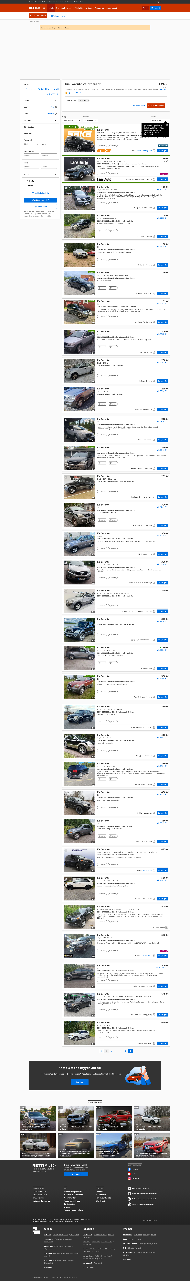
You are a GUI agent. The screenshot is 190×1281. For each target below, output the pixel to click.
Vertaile (113, 145)
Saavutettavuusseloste (73, 1210)
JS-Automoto (147, 870)
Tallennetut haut (39, 1192)
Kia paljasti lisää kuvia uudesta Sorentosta (114, 1118)
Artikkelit (89, 8)
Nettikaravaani (69, 2)
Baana (81, 2)
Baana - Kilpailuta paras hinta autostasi (144, 1194)
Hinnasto (99, 1192)
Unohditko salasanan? (73, 1195)
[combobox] (40, 107)
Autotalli (31, 2)
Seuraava (130, 1051)
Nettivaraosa (59, 2)
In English (158, 2)
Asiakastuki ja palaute (73, 1192)
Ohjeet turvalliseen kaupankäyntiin (143, 1204)
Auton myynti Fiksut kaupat (141, 1188)
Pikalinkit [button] (78, 8)
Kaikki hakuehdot (42, 193)
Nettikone (52, 2)
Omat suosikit (38, 1198)
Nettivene (45, 2)
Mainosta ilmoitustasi (41, 1201)
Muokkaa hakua (39, 16)
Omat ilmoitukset (40, 1195)
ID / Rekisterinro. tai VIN (49, 89)
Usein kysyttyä (70, 1198)
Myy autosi (155, 8)
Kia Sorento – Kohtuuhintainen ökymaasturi (152, 1118)
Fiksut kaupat (111, 8)
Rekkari (76, 2)
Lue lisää (79, 1082)
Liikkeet (70, 8)
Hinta (26, 163)
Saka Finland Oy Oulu (144, 151)
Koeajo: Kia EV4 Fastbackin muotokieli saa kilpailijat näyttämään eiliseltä (38, 1145)
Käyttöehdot (69, 1204)
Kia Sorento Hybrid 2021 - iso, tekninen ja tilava (76, 1118)
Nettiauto (37, 8)
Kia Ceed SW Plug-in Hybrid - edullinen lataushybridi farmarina (152, 1145)
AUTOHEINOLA (147, 956)
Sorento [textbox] (52, 113)
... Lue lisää (163, 89)
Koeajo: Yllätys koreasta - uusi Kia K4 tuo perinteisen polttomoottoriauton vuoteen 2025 (76, 1145)
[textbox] (39, 107)
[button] (71, 119)
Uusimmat (60, 8)
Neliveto (30, 181)
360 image (79, 860)
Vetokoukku (32, 186)
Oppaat (67, 1207)
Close (167, 125)
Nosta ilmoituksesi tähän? (88, 127)
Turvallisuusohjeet (72, 1201)
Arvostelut (99, 8)
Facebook (135, 1169)
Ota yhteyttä (162, 151)
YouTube (135, 1174)
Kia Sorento (116, 139)
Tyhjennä (53, 94)
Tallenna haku (59, 16)
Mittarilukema (29, 151)
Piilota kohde (65, 188)
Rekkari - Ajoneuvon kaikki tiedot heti (144, 1199)
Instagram (135, 1178)
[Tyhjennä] (56, 107)
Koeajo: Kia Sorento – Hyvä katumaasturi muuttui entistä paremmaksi (38, 1118)
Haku (52, 8)
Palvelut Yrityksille (103, 1198)
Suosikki (103, 145)
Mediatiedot (101, 1195)
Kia (31, 21)
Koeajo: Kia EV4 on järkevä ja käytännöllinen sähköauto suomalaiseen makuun (114, 1145)
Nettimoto (38, 2)
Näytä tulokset (40, 200)
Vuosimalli (28, 140)
